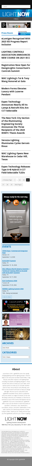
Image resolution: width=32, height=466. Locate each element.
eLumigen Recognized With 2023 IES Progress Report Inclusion (15, 41)
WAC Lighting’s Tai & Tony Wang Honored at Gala (15, 80)
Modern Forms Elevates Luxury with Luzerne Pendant (13, 91)
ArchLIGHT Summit (9, 261)
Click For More (7, 297)
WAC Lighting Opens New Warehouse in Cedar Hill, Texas (14, 156)
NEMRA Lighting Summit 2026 (12, 289)
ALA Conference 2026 (9, 281)
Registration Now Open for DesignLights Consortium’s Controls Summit (15, 67)
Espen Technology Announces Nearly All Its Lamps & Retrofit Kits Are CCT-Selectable (14, 106)
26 (28, 180)
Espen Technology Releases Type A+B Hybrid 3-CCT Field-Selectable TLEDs (15, 169)
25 (24, 180)
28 (7, 184)
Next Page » (18, 184)
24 (19, 180)
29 (11, 184)
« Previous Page (7, 180)
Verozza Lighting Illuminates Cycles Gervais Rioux (15, 143)
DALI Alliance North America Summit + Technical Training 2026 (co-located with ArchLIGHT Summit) (15, 271)
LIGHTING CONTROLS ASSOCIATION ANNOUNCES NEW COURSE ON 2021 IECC (15, 54)
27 (3, 184)
